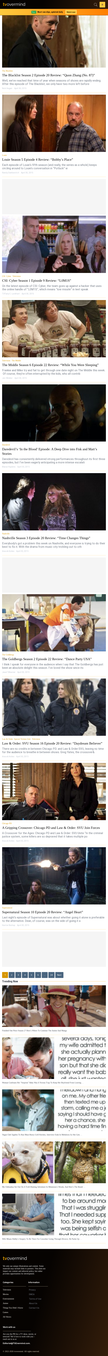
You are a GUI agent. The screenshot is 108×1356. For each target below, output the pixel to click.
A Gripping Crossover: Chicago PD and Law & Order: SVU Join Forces (48, 823)
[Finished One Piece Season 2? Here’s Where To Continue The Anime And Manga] (54, 1001)
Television (16, 276)
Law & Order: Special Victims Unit (15, 735)
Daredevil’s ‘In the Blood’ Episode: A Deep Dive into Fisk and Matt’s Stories (52, 449)
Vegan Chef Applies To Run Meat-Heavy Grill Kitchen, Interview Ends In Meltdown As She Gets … (41, 1130)
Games (6, 1309)
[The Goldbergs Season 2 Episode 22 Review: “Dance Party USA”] (54, 618)
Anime (5, 1300)
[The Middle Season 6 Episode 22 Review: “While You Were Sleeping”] (54, 328)
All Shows (7, 1314)
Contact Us (34, 1305)
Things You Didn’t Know (13, 1305)
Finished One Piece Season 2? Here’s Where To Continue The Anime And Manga (34, 1026)
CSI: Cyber (6, 276)
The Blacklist (7, 71)
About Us (33, 1301)
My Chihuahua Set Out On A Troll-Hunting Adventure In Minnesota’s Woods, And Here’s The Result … (43, 1182)
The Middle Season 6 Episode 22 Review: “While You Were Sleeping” (47, 365)
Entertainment (9, 1296)
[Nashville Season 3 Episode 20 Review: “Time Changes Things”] (54, 497)
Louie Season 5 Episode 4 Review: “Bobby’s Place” (35, 160)
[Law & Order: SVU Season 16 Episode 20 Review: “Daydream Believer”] (54, 702)
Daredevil (6, 445)
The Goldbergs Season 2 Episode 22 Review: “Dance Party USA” (44, 654)
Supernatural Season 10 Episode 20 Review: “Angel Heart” (41, 908)
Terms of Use (35, 1296)
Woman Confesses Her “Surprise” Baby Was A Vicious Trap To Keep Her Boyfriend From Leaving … (42, 1078)
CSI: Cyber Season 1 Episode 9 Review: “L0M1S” (34, 281)
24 (51, 970)
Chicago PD (6, 819)
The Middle (16, 361)
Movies (6, 1291)
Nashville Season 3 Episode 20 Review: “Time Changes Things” (44, 533)
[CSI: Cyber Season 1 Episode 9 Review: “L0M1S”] (54, 244)
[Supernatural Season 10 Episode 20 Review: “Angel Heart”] (54, 871)
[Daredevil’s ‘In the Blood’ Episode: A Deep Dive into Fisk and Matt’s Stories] (54, 413)
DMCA (31, 1292)
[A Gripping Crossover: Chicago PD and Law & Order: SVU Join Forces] (54, 787)
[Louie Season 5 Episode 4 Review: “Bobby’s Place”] (54, 123)
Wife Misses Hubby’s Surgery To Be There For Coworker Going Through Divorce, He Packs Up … (41, 1234)
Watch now (71, 12)
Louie (4, 155)
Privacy (32, 1287)
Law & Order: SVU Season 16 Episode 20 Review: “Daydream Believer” (48, 739)
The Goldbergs (8, 650)
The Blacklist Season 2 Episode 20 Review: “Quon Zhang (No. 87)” (46, 75)
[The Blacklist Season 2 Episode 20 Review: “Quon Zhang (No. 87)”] (54, 39)
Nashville (6, 529)
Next (59, 970)
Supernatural (7, 903)
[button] (102, 5)
